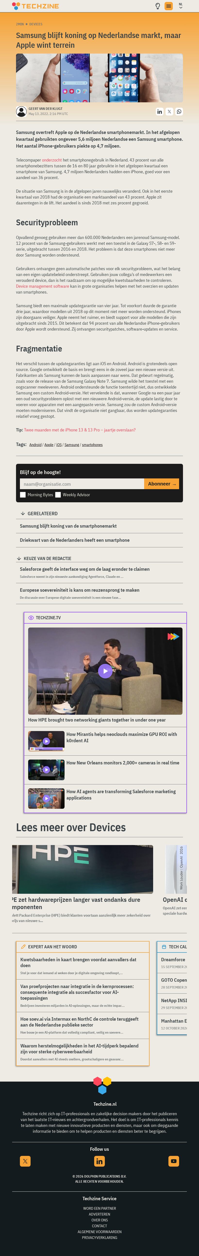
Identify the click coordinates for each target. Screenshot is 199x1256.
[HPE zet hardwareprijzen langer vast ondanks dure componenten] (78, 869)
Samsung (72, 444)
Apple (48, 444)
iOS (59, 444)
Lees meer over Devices (71, 827)
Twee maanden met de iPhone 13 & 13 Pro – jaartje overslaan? (80, 430)
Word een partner (99, 1208)
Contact (99, 1225)
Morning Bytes (40, 494)
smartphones (92, 444)
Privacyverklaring (99, 1237)
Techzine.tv (48, 617)
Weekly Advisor (76, 494)
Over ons (99, 1220)
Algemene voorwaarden (100, 1231)
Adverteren (99, 1214)
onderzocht (52, 160)
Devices (35, 24)
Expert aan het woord (52, 947)
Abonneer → (162, 483)
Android (35, 444)
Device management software (42, 286)
